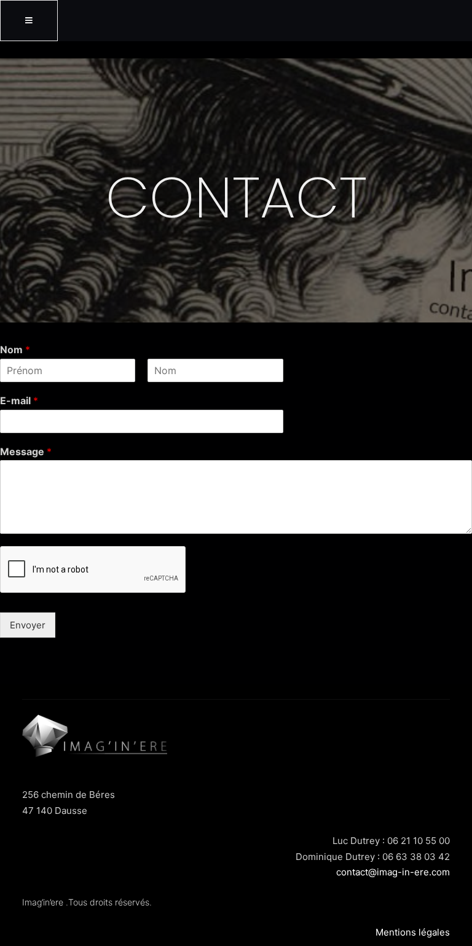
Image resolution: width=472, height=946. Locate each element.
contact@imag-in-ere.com (393, 872)
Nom (15, 349)
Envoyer (27, 625)
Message (26, 451)
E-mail (19, 400)
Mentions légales (413, 932)
